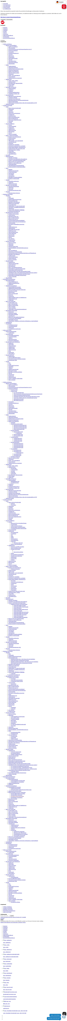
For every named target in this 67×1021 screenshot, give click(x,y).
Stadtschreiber (11, 348)
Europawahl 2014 (17, 451)
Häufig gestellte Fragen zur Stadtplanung (17, 297)
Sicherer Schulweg (12, 134)
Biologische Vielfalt (12, 313)
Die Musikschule (14, 532)
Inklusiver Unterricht (18, 542)
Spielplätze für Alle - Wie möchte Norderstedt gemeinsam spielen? (22, 272)
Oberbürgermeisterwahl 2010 (20, 427)
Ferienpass (10, 143)
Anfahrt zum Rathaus (13, 46)
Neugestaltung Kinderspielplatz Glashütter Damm (19, 274)
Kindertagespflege (12, 164)
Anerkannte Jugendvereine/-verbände (16, 146)
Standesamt (11, 109)
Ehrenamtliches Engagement (17, 554)
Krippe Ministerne (17, 608)
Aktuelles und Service (8, 651)
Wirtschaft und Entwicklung (9, 776)
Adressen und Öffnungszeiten (17, 546)
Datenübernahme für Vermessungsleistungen (18, 100)
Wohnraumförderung (13, 118)
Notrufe (10, 237)
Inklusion (8, 191)
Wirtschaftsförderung (13, 281)
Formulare (13, 678)
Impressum (5, 34)
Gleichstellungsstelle (12, 58)
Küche (12, 584)
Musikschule (11, 127)
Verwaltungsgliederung (13, 53)
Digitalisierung (11, 262)
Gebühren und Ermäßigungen (14, 163)
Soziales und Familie (7, 499)
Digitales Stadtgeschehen (16, 754)
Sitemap (5, 32)
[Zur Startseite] (10, 24)
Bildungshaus (11, 131)
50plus (12, 553)
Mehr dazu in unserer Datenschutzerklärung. (11, 17)
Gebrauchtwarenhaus (13, 232)
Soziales (10, 122)
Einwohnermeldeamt (13, 50)
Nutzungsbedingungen (16, 548)
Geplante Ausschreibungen (14, 99)
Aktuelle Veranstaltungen (16, 556)
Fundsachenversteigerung (14, 211)
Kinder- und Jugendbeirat (14, 75)
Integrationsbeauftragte (13, 186)
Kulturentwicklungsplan (11, 331)
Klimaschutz (11, 311)
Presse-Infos (13, 558)
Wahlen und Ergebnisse (13, 71)
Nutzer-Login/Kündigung (16, 544)
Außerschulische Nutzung (16, 525)
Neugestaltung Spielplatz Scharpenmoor (17, 275)
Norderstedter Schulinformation (18, 527)
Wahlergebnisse (19, 452)
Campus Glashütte (12, 276)
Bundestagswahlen (15, 442)
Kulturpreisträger (12, 345)
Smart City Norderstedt (16, 751)
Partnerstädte (11, 84)
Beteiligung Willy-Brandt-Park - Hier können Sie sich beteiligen (24, 661)
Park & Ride (13, 737)
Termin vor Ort (14, 390)
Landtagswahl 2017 (18, 438)
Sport (7, 168)
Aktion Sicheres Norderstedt (14, 108)
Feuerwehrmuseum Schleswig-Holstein (17, 359)
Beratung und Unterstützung (14, 136)
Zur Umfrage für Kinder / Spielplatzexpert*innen (21, 767)
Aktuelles (8, 195)
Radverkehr (10, 244)
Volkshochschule (12, 130)
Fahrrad (10, 373)
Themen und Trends (15, 549)
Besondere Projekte (12, 291)
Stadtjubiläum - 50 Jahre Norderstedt (16, 206)
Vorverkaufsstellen (12, 336)
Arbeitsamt (10, 182)
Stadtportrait (9, 79)
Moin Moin (13, 725)
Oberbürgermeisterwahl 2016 (20, 426)
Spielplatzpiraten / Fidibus (14, 149)
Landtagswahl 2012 (18, 439)
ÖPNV (9, 249)
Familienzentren (12, 152)
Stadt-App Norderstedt (13, 263)
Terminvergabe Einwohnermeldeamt (16, 220)
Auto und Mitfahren (12, 250)
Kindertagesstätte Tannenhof (20, 614)
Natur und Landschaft (10, 301)
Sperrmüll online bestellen (17, 680)
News (9, 197)
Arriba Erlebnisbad (12, 172)
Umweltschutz (11, 315)
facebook (5, 27)
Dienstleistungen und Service (12, 212)
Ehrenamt (8, 155)
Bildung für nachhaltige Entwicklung (16, 317)
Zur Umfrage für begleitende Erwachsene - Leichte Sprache (24, 768)
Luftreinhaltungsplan (13, 257)
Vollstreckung (11, 236)
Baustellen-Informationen (14, 202)
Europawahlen (14, 448)
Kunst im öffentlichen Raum (14, 357)
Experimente (14, 588)
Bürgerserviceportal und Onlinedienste (17, 221)
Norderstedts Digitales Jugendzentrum (16, 147)
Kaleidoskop (13, 557)
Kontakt (5, 31)
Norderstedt (13, 468)
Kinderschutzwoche (15, 569)
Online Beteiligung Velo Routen (18, 716)
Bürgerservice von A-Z (13, 219)
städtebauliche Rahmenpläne (14, 288)
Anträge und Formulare (13, 214)
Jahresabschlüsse (12, 61)
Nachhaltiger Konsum (13, 319)
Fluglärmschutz (11, 240)
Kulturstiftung (11, 353)
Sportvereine (11, 173)
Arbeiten (8, 180)
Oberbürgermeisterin (13, 62)
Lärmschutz (13, 830)
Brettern (13, 559)
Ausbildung (10, 89)
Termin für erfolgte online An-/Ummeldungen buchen (25, 397)
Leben (7, 106)
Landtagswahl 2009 (18, 441)
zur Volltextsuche (7, 8)
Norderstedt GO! (12, 264)
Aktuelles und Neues (12, 157)
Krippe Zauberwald (18, 610)
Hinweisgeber (6, 36)
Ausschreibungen (9, 95)
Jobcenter (13, 673)
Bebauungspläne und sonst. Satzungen (17, 289)
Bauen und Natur (12, 308)
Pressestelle (11, 52)
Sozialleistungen (12, 116)
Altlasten (13, 829)
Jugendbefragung (12, 153)
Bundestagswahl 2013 (18, 444)
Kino (9, 362)
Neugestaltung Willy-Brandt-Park (15, 270)
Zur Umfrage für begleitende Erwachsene (20, 766)
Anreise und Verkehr (10, 241)
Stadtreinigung (11, 228)
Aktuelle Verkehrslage (13, 246)
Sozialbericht (11, 114)
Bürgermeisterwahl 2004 (19, 429)
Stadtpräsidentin (12, 66)
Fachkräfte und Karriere (11, 87)
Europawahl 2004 (17, 455)
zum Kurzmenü (6, 7)
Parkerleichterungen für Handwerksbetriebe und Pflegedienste (22, 253)
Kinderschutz (11, 139)
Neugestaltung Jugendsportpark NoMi (16, 268)
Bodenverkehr (11, 292)
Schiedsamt (11, 74)
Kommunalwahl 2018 (18, 431)
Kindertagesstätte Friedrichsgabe (21, 606)
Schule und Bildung (10, 123)
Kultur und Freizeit (7, 849)
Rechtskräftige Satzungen (16, 795)
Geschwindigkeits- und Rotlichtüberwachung (18, 247)
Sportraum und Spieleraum (17, 582)
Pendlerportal (14, 736)
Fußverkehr (10, 245)
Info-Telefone (11, 238)
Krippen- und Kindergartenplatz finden (16, 160)
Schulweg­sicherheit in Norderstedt (18, 528)
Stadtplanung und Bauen (11, 285)
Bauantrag (10, 295)
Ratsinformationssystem (13, 72)
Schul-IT (10, 133)
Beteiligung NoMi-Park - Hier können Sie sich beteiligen (23, 659)
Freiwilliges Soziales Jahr (13, 93)
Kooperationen (14, 539)
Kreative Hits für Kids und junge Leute (16, 148)
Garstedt (13, 471)
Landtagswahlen (14, 437)
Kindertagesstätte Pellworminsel (21, 609)
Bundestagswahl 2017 (18, 443)
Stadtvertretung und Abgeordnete (15, 68)
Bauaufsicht (13, 684)
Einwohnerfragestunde (13, 70)
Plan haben (13, 505)
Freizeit (7, 361)
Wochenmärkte (11, 223)
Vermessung (11, 296)
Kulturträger (11, 344)
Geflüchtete (10, 187)
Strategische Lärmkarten (19, 831)
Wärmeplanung (11, 266)
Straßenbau (11, 300)
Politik (7, 65)
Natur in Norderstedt (12, 304)
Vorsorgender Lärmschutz (19, 835)
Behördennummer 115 (13, 216)
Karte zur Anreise (12, 242)
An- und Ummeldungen (19, 392)
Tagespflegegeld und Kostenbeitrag (16, 165)
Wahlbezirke (19, 433)
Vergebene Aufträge (12, 97)
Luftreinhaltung (14, 826)
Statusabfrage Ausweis (19, 399)
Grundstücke (8, 323)
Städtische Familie (10, 104)
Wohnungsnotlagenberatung (14, 119)
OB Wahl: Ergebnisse (15, 456)
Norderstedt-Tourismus (13, 365)
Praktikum (10, 91)
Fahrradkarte (14, 721)
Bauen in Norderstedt (13, 293)
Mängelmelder (11, 63)
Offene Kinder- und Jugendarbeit (15, 140)
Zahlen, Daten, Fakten (13, 80)
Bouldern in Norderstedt (13, 178)
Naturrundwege (11, 306)
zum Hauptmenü (6, 4)
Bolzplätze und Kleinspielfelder (15, 177)
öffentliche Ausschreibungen (14, 96)
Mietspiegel (10, 112)
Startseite (5, 928)
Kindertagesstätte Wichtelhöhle (20, 617)
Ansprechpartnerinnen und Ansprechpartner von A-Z (20, 49)
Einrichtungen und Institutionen (13, 342)
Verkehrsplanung (12, 258)
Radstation (13, 723)
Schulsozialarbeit (12, 126)
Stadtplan (5, 30)
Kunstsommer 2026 (12, 360)
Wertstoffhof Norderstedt (13, 229)
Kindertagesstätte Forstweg (20, 605)
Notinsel (13, 503)
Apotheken (13, 707)
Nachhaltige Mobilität (13, 314)
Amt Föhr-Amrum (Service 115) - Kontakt (17, 917)
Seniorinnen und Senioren (14, 113)
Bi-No (9, 351)
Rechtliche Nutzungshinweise (17, 796)
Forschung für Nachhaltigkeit (14, 318)
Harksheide (13, 473)
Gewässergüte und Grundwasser (18, 827)
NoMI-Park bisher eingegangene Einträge (20, 660)
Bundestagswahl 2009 (18, 446)
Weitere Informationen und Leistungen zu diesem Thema (13, 922)
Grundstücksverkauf (12, 325)
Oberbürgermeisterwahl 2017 (20, 425)
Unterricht (13, 541)
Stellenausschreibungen (13, 203)
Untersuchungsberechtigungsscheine (22, 395)
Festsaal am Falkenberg (13, 340)
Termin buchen (11, 215)
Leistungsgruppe (4, 917)
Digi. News (13, 580)
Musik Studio (14, 586)
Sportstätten (11, 174)
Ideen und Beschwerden (13, 217)
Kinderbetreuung (9, 156)
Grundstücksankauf (12, 326)
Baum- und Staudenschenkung (15, 267)
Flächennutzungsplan (16, 788)
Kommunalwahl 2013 (18, 434)
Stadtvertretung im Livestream (15, 78)
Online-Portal (14, 391)
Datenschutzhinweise (13, 101)
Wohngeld (10, 121)
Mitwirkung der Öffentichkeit (20, 832)
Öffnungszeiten (11, 48)
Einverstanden (9, 19)
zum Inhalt (5, 3)
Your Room (13, 587)
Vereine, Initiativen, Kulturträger (15, 378)
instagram (5, 29)
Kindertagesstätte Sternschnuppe (21, 612)
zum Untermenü (6, 6)
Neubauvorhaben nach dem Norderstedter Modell (19, 271)
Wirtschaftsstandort (10, 280)
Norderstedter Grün (12, 302)
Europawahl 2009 (17, 454)
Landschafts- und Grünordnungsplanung (17, 309)
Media (12, 537)
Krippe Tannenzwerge (18, 616)
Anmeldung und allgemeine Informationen (17, 159)
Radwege (10, 169)
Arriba (9, 364)
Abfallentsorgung (12, 230)
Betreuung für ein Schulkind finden (16, 161)
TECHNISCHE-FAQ (15, 482)
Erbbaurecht (11, 327)
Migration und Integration (11, 185)
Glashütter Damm (15, 771)
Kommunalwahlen (15, 430)
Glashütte (13, 472)
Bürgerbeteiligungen (12, 200)
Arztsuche (13, 708)
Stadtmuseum (11, 356)
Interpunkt (10, 189)
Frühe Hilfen (11, 151)
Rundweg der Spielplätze (13, 144)
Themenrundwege (15, 719)
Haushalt (10, 59)
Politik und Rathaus (7, 382)
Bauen (9, 225)
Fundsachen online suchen (17, 681)
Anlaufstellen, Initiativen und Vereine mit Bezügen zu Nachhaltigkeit (23, 321)
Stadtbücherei (11, 129)
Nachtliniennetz (14, 733)
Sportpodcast (11, 176)
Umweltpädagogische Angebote (21, 834)
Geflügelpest (11, 208)
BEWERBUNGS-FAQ (15, 481)
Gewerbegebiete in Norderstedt (18, 780)
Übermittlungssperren (18, 400)
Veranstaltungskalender (13, 335)
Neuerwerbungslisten (18, 552)
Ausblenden (3, 19)
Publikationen (9, 322)
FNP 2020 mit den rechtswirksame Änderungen (21, 789)
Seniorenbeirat (11, 76)
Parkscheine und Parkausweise (15, 251)
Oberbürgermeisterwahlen (17, 424)
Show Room (13, 589)
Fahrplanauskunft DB (15, 732)
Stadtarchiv (10, 85)
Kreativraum (13, 583)
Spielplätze (10, 366)
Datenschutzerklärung (8, 35)
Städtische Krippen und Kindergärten (19, 604)
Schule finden (14, 524)
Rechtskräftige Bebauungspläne (18, 793)
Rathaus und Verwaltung (11, 45)
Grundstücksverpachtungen (14, 328)
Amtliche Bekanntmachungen (14, 199)
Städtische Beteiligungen (13, 283)
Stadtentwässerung (12, 227)
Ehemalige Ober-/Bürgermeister (15, 83)
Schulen (10, 125)
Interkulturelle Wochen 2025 (14, 190)
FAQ (12, 535)
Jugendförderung (12, 142)
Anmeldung (13, 533)
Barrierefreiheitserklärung (9, 38)
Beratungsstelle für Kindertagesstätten (16, 166)
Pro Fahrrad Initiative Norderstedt (18, 724)
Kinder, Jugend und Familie (12, 135)
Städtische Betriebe (12, 183)
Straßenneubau (11, 255)
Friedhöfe (10, 110)
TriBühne (10, 338)
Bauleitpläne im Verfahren (16, 797)
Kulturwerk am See (12, 339)
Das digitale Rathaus (15, 753)
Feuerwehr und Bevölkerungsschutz (16, 224)
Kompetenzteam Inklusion (14, 193)
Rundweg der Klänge (15, 902)
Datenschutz (11, 55)
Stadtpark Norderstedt (13, 170)
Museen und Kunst (10, 355)
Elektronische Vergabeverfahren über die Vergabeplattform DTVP (22, 102)
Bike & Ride (13, 720)
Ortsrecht (10, 54)
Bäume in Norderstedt (13, 305)
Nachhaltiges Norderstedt (11, 310)
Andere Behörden (12, 233)
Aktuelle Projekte (9, 261)
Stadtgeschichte (11, 82)
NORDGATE (10, 284)
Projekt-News (11, 332)
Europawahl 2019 (17, 450)
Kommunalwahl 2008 (18, 435)
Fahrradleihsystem (15, 718)
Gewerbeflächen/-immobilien (17, 782)
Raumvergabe (11, 234)
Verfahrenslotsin (12, 138)
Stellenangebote (12, 88)
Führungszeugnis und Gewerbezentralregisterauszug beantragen (28, 394)
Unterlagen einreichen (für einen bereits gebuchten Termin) (27, 396)
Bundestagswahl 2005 (18, 447)
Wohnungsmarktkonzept (13, 117)
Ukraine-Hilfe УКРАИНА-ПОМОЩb (16, 210)
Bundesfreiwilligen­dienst (13, 92)
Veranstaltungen (9, 334)
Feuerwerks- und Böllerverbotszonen (16, 207)
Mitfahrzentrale (14, 738)
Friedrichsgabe (14, 469)
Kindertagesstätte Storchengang (21, 613)
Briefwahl (13, 422)
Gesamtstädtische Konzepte (14, 287)
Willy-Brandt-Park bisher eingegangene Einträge (21, 663)
